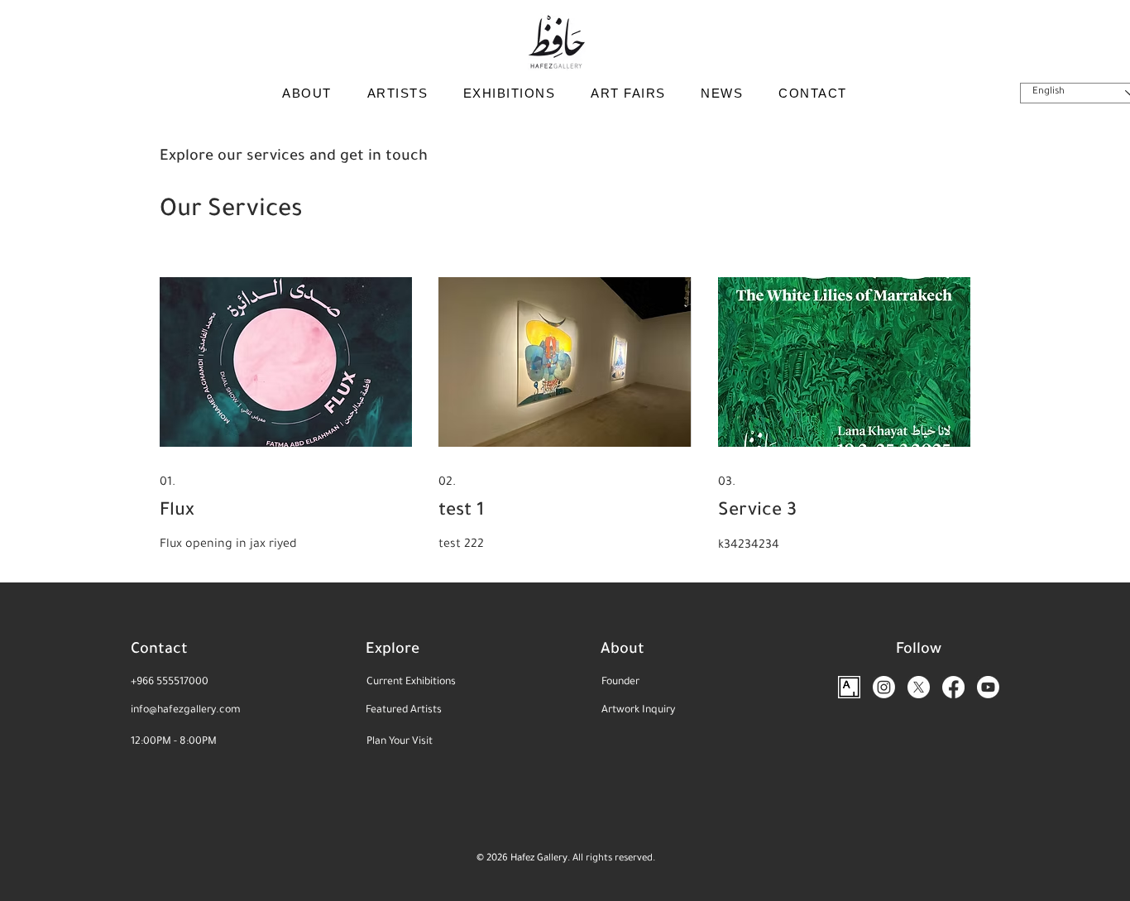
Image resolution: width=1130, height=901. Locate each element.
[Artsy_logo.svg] (849, 687)
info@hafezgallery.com (186, 710)
